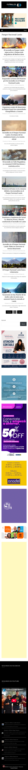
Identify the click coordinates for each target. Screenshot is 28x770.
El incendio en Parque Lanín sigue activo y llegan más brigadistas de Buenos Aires (14, 52)
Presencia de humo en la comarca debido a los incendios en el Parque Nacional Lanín (14, 191)
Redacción (21, 85)
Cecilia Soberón (21, 56)
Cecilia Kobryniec (21, 113)
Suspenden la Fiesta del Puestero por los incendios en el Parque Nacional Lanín (14, 81)
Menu (25, 30)
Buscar (4, 320)
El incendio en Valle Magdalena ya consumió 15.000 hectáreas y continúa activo (14, 164)
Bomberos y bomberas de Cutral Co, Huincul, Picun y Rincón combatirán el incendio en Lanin (14, 220)
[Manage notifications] (4, 766)
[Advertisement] (14, 600)
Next (19, 312)
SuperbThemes (14, 768)
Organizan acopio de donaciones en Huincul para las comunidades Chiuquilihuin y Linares (14, 109)
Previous (9, 312)
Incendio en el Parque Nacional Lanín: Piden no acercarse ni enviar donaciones (14, 246)
